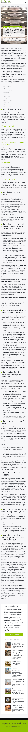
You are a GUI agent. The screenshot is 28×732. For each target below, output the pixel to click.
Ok (14, 729)
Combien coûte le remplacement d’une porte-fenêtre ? (17, 690)
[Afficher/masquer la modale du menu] (25, 2)
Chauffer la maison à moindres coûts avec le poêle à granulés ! (18, 707)
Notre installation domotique (14, 634)
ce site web (19, 571)
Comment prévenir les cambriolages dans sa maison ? (18, 681)
